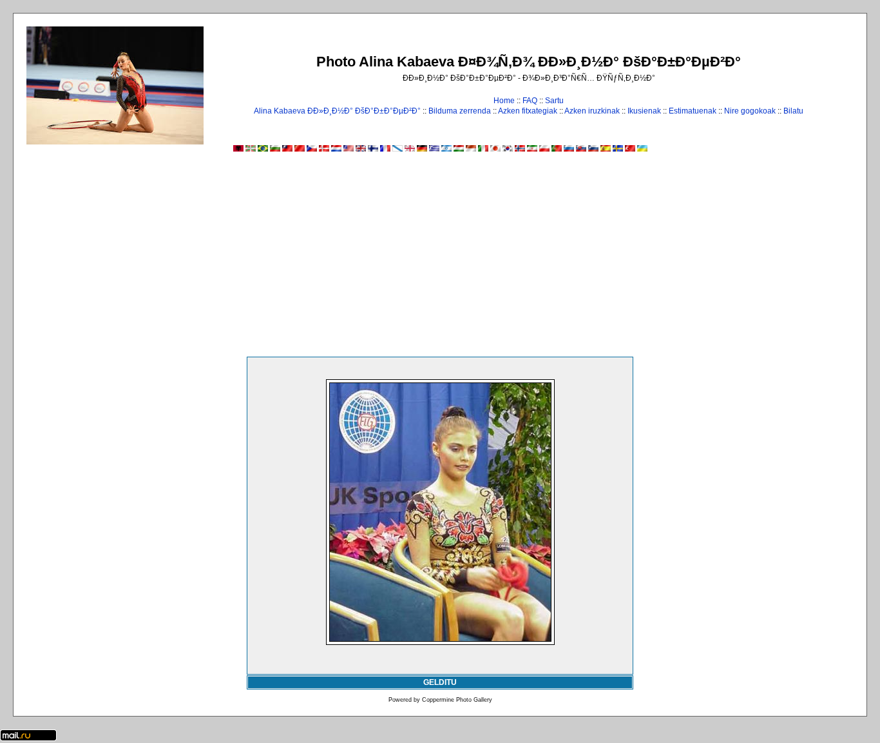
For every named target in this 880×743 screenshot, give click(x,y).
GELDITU (440, 682)
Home (504, 100)
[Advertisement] (440, 260)
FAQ (529, 100)
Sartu (554, 100)
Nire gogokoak (750, 110)
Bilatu (793, 110)
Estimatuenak (692, 110)
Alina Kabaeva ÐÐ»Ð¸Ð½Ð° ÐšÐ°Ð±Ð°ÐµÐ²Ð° (337, 110)
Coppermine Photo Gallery (457, 700)
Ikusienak (644, 110)
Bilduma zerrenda (459, 110)
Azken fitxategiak (527, 110)
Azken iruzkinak (592, 110)
